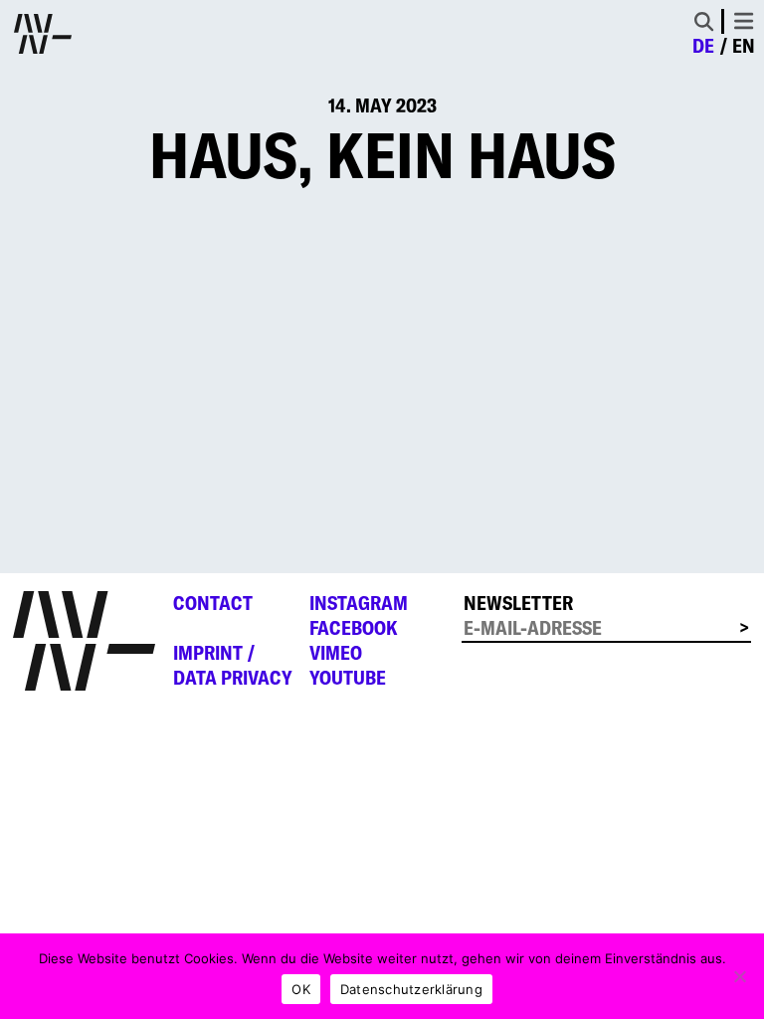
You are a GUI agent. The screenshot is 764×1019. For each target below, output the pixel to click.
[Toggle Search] (703, 21)
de (703, 46)
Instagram (358, 603)
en (743, 46)
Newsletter (518, 603)
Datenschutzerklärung (411, 989)
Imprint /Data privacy (232, 665)
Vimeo (335, 653)
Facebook (353, 628)
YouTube (347, 678)
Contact (213, 603)
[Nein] (739, 976)
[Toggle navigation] (743, 21)
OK (300, 989)
